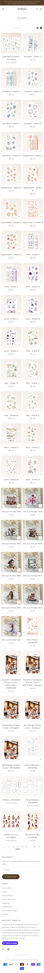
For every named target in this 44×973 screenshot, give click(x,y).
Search (5, 892)
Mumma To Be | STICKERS (32, 836)
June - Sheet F (33, 255)
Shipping (6, 903)
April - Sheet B (11, 480)
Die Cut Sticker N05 (11, 576)
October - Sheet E (11, 91)
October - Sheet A (11, 156)
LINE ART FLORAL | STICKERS (11, 58)
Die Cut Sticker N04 (32, 576)
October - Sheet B (33, 124)
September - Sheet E (11, 188)
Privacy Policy (7, 896)
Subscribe (11, 877)
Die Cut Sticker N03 (11, 608)
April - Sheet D (11, 447)
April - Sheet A (33, 480)
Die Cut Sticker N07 (11, 544)
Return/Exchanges (9, 911)
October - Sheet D (33, 91)
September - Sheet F (33, 156)
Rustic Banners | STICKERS (33, 766)
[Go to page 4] (39, 846)
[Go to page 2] (5, 846)
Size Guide (6, 888)
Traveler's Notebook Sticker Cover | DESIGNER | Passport (33, 682)
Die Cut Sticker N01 (11, 640)
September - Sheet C (11, 222)
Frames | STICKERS (11, 800)
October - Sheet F (32, 57)
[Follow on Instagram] (3, 949)
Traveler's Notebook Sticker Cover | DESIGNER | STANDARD (11, 684)
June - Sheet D (33, 287)
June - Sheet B (33, 319)
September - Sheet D (33, 189)
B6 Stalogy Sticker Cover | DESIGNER (11, 766)
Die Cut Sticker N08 (32, 512)
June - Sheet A (11, 351)
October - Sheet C (11, 124)
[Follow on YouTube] (8, 949)
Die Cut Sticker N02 (32, 608)
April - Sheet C (33, 447)
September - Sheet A (11, 255)
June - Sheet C (11, 319)
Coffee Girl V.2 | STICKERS (11, 836)
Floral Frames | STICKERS (33, 801)
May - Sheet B (11, 415)
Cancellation (7, 907)
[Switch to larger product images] (37, 28)
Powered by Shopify (31, 959)
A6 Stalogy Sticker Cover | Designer (33, 726)
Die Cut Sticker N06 (32, 544)
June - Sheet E (11, 287)
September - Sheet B (33, 222)
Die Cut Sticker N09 (11, 512)
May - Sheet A (32, 415)
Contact (5, 914)
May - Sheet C (32, 383)
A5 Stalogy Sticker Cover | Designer (11, 726)
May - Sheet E (32, 351)
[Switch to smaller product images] (41, 28)
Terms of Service (8, 899)
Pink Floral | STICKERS (32, 641)
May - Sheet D (11, 383)
